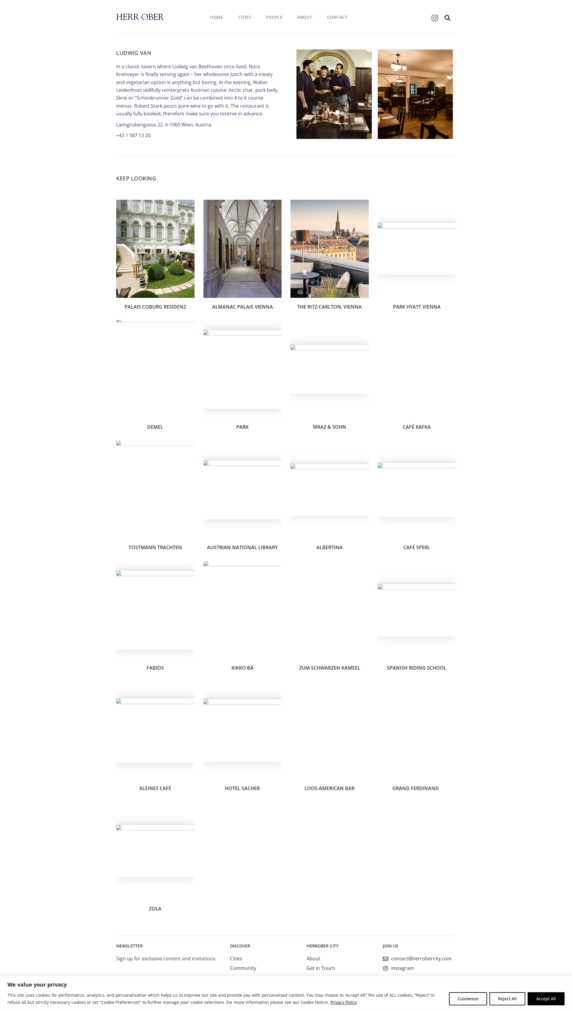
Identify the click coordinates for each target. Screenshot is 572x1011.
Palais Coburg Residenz (155, 307)
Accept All (546, 998)
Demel (155, 427)
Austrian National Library (242, 547)
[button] (447, 18)
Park (242, 427)
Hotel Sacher (242, 788)
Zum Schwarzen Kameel (329, 668)
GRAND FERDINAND (416, 788)
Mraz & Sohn (329, 427)
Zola (155, 908)
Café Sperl (416, 547)
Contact (337, 17)
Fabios (155, 668)
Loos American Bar (329, 788)
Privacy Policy (343, 1002)
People (274, 17)
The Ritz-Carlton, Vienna (329, 307)
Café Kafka (417, 427)
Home (216, 17)
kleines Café (155, 788)
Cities (244, 17)
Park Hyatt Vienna (417, 307)
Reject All (507, 998)
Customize (468, 998)
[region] (286, 993)
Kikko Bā (242, 668)
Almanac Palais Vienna (242, 307)
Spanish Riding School (417, 668)
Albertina (329, 547)
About (304, 17)
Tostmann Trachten (155, 547)
